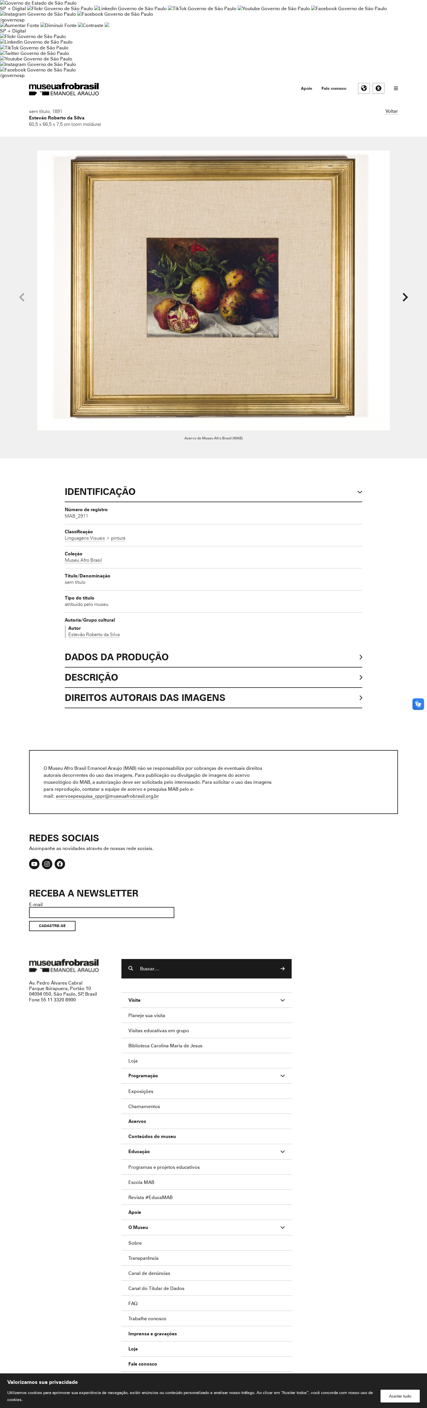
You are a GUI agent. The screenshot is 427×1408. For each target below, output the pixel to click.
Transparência (143, 1258)
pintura (118, 538)
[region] (213, 1390)
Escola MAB (141, 1182)
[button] (405, 297)
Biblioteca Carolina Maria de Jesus (165, 1045)
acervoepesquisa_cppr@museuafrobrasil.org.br (107, 796)
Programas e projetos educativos (164, 1167)
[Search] (282, 969)
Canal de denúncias (149, 1273)
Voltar (391, 111)
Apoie (306, 88)
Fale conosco (334, 88)
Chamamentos (144, 1106)
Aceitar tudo (400, 1395)
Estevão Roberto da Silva (57, 118)
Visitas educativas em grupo (158, 1030)
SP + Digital (13, 8)
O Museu (138, 1227)
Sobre (135, 1243)
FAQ (132, 1303)
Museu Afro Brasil (83, 560)
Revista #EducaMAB (150, 1197)
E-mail (36, 904)
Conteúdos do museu (152, 1136)
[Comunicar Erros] (107, 25)
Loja (133, 1060)
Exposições (140, 1091)
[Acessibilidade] (378, 88)
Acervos (137, 1121)
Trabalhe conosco (147, 1318)
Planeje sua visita (146, 1015)
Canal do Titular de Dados (156, 1288)
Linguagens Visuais (85, 538)
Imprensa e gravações (152, 1334)
